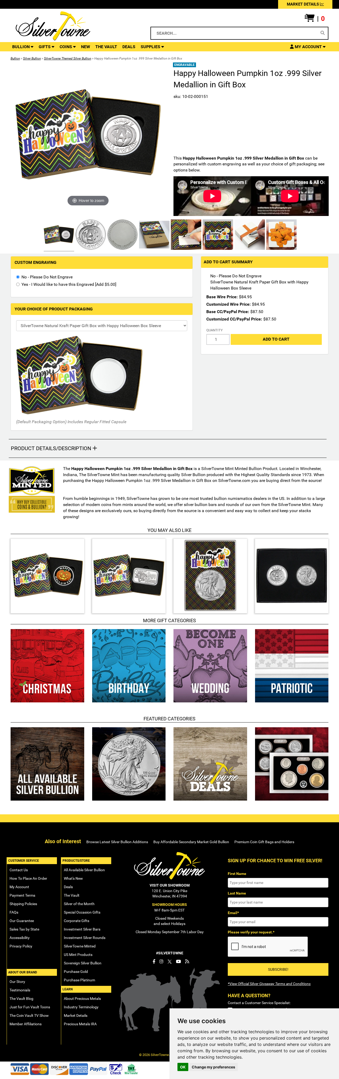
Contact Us (19, 870)
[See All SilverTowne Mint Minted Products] (32, 481)
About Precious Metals (82, 998)
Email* (233, 913)
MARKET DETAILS (303, 4)
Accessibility (20, 938)
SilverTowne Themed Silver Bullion (67, 58)
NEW (85, 46)
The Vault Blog (21, 998)
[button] (314, 19)
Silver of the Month (79, 904)
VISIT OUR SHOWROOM (170, 885)
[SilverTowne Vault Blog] (187, 961)
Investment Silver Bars (82, 929)
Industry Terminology (81, 1007)
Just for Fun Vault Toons (30, 1007)
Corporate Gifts (76, 921)
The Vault (71, 895)
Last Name (237, 893)
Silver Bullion (32, 58)
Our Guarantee (22, 921)
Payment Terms (22, 895)
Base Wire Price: (222, 296)
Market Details (75, 1015)
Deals (68, 887)
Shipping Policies (23, 904)
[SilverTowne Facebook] (154, 961)
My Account (19, 887)
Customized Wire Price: (228, 304)
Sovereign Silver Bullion (82, 963)
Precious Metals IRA (80, 1024)
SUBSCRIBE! (278, 969)
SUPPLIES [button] (151, 46)
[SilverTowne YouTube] (178, 961)
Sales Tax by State (24, 929)
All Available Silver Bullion (84, 870)
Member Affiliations (26, 1024)
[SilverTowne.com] (75, 25)
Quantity (214, 330)
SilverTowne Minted (80, 946)
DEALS (128, 46)
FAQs (14, 912)
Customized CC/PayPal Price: (234, 319)
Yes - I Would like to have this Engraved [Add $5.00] (68, 284)
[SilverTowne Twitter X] (170, 961)
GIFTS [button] (45, 46)
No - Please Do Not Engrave (47, 276)
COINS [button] (66, 46)
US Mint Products (78, 954)
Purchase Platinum (79, 980)
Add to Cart (276, 339)
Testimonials (20, 990)
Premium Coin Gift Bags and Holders (264, 842)
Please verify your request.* (251, 932)
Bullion (15, 58)
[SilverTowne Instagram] (161, 961)
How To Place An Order (28, 878)
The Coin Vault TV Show (29, 1015)
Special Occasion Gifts (82, 912)
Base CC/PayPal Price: (227, 311)
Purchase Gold (76, 971)
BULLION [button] (21, 46)
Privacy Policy (21, 946)
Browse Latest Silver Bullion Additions (117, 842)
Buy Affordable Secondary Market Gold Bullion (191, 842)
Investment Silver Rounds (84, 938)
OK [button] (183, 1067)
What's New (73, 878)
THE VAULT (106, 46)
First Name (237, 874)
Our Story (17, 981)
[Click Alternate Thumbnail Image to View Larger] (58, 235)
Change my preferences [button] (213, 1067)
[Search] (322, 33)
